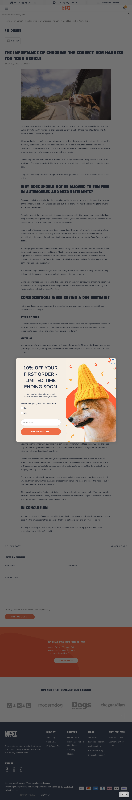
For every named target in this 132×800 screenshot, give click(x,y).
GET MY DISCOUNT (41, 431)
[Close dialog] (113, 361)
